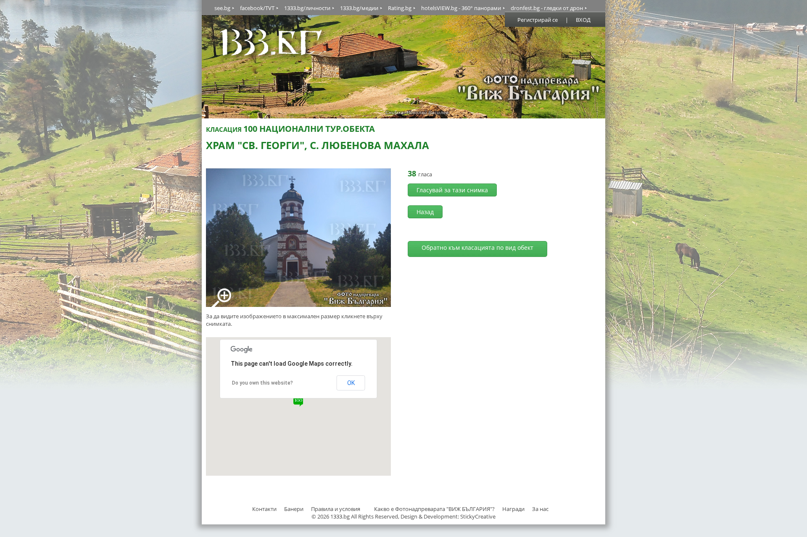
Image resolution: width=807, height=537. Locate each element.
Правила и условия (335, 509)
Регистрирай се (537, 20)
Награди (513, 509)
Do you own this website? (262, 383)
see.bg (222, 8)
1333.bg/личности (307, 8)
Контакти (264, 509)
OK (351, 383)
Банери (294, 509)
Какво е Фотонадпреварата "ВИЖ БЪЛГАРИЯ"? (434, 509)
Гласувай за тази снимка (452, 190)
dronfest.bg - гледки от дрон (547, 8)
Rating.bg (399, 8)
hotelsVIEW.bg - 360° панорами (461, 8)
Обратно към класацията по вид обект (477, 247)
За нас (540, 509)
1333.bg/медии (359, 8)
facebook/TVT (257, 8)
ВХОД (583, 20)
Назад (425, 212)
